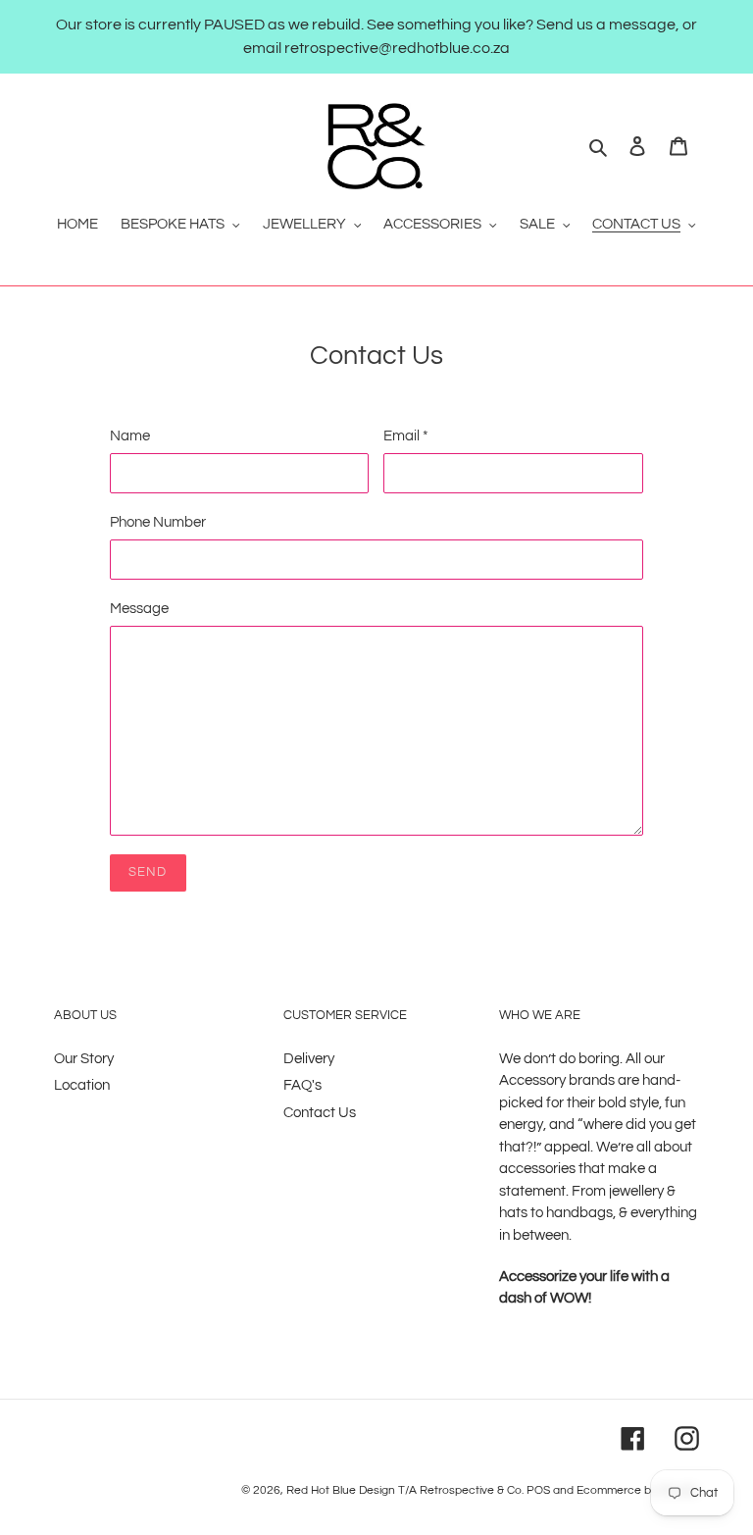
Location (82, 1085)
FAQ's (302, 1085)
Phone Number (158, 522)
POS (538, 1490)
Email (405, 436)
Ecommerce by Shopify (638, 1490)
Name (130, 436)
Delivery (308, 1058)
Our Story (84, 1058)
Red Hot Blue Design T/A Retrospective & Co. (405, 1490)
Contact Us (319, 1112)
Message (139, 608)
